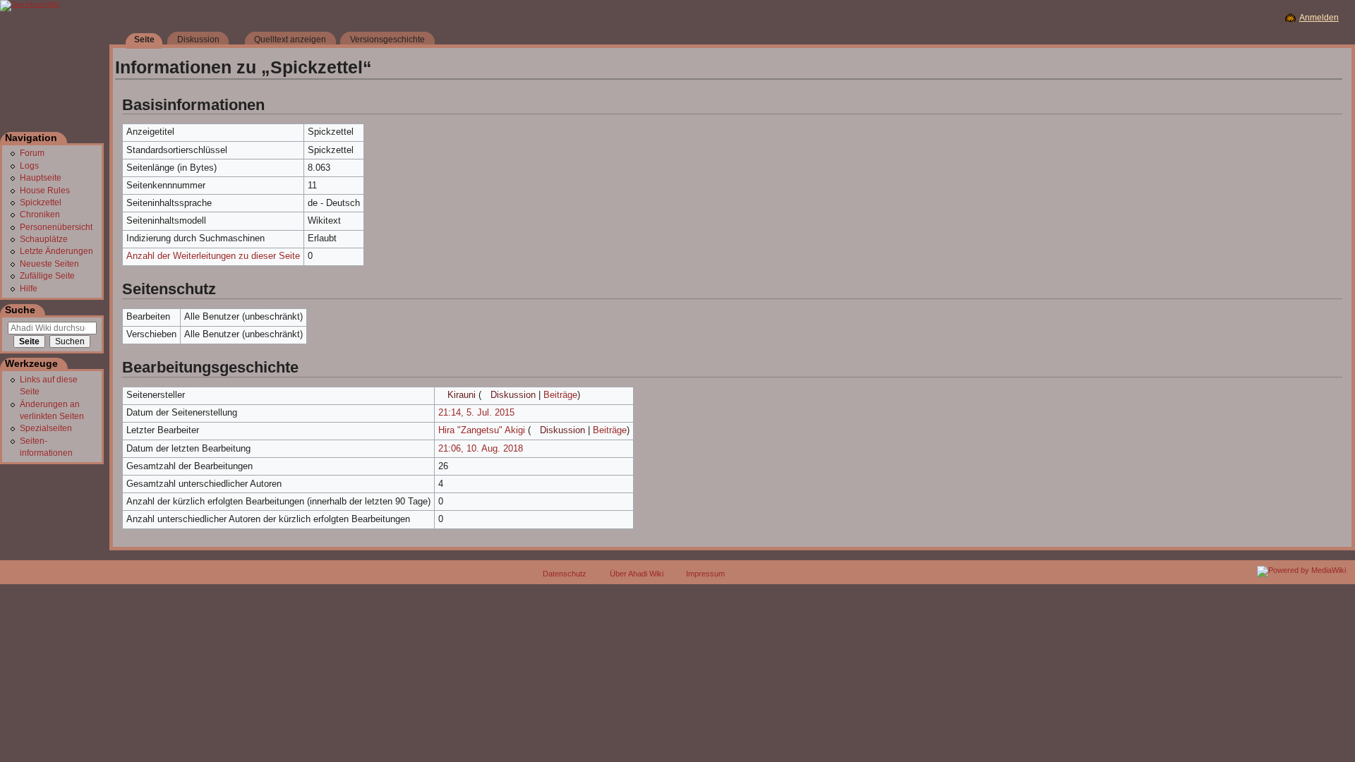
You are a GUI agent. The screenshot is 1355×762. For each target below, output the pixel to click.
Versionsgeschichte (387, 39)
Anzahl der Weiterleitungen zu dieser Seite (213, 256)
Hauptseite (40, 178)
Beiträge (560, 395)
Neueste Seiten (49, 264)
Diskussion (513, 395)
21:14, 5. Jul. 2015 (476, 413)
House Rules (45, 190)
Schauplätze (44, 239)
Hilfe (28, 288)
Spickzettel (40, 202)
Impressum (705, 573)
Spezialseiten (46, 428)
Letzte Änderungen (56, 251)
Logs (29, 166)
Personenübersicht (56, 227)
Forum (32, 153)
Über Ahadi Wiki (636, 573)
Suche (20, 309)
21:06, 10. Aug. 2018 (480, 449)
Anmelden (1319, 17)
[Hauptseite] (54, 73)
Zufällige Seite (47, 276)
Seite (144, 39)
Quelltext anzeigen (290, 39)
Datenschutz (564, 573)
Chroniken (40, 214)
